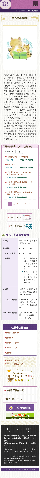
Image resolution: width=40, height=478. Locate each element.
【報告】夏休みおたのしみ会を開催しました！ (19, 193)
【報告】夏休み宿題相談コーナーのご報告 (19, 183)
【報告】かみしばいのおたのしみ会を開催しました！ (19, 173)
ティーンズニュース (17, 226)
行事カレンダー (15, 217)
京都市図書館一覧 (15, 390)
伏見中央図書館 (26, 160)
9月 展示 (11, 164)
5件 (18, 152)
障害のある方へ (14, 398)
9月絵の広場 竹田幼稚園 (17, 157)
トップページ (20, 11)
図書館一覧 (23, 443)
